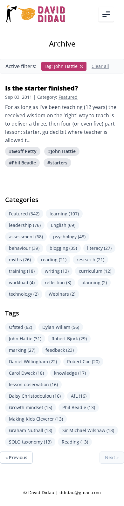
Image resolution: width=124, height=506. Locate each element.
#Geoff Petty (23, 151)
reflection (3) (58, 282)
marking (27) (22, 350)
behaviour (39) (24, 248)
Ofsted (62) (20, 327)
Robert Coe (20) (83, 361)
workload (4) (22, 282)
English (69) (63, 225)
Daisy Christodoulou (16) (35, 396)
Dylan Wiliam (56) (60, 327)
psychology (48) (69, 237)
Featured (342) (24, 214)
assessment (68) (26, 237)
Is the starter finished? (41, 88)
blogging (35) (63, 248)
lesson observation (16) (33, 384)
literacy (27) (99, 248)
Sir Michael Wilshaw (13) (88, 430)
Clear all (100, 66)
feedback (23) (59, 350)
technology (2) (23, 294)
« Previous (16, 457)
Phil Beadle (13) (78, 407)
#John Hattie (62, 151)
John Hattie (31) (25, 339)
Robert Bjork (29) (69, 339)
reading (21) (53, 260)
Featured (68, 97)
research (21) (90, 260)
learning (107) (64, 214)
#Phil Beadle (22, 163)
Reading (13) (75, 442)
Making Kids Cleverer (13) (36, 419)
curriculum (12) (95, 271)
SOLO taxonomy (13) (30, 442)
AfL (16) (78, 396)
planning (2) (94, 282)
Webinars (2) (62, 294)
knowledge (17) (70, 373)
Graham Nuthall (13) (30, 430)
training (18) (22, 271)
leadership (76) (25, 225)
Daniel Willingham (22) (33, 361)
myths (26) (20, 260)
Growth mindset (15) (30, 407)
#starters (57, 163)
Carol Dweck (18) (26, 373)
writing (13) (57, 271)
